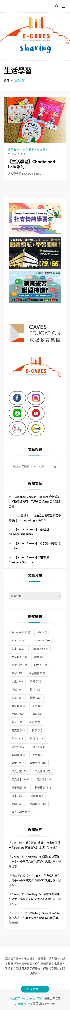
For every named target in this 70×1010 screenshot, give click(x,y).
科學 (37, 730)
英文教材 (42, 771)
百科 (34, 722)
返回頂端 (33, 989)
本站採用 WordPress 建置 (26, 998)
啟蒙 (39, 656)
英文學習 (38, 763)
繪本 (38, 746)
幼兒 (35, 681)
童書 (36, 738)
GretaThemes (23, 1003)
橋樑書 (18, 714)
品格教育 (19, 656)
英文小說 (20, 771)
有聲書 (18, 705)
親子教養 (43, 787)
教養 (17, 697)
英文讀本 (45, 779)
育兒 (37, 754)
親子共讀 (20, 787)
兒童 (18, 648)
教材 (35, 689)
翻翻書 (18, 754)
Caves (15, 856)
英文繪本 (43, 149)
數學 (35, 697)
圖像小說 (19, 665)
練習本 (18, 746)
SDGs (43, 632)
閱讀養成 (38, 803)
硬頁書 (18, 730)
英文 (17, 763)
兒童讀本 (39, 648)
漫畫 (37, 714)
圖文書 (40, 665)
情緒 (17, 689)
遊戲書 (37, 795)
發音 (17, 722)
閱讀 (17, 803)
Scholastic (21, 632)
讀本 (18, 795)
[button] (56, 6)
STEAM (19, 640)
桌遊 (37, 705)
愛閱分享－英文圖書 (21, 149)
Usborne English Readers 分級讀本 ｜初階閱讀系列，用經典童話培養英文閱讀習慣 (34, 501)
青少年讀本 (21, 812)
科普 (17, 738)
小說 (17, 681)
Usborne (42, 640)
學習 (17, 673)
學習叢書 (37, 673)
